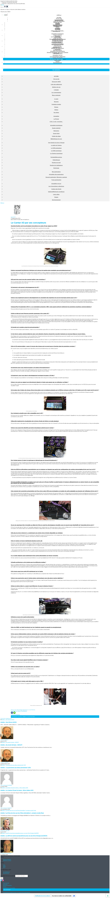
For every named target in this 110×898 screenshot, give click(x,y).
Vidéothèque (57, 45)
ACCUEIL (59, 17)
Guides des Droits (58, 57)
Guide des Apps (56, 136)
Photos (57, 26)
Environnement (57, 62)
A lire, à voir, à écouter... (56, 121)
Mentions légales (7, 885)
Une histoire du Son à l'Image (57, 39)
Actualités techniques (57, 33)
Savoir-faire (57, 37)
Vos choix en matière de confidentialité (61, 895)
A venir (58, 23)
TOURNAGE (24, 711)
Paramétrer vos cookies (9, 887)
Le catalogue (6, 872)
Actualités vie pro (57, 55)
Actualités (57, 28)
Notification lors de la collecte (42, 895)
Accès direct (6, 873)
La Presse (57, 29)
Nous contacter (56, 95)
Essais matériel (57, 35)
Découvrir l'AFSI (56, 81)
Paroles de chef (56, 162)
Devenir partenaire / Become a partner (56, 177)
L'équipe (56, 89)
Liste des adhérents (58, 21)
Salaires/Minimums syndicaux (56, 191)
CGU (4, 867)
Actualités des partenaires (57, 51)
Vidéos (56, 109)
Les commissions (56, 92)
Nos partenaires (57, 50)
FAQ (4, 865)
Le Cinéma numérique (56, 153)
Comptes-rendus (56, 104)
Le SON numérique (57, 42)
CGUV (4, 886)
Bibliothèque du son (56, 139)
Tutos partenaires (57, 53)
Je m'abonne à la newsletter (8, 875)
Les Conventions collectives (57, 56)
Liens (4, 866)
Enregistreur (14, 711)
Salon (19, 711)
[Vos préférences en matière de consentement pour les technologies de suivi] (108, 896)
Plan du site (6, 883)
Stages (57, 61)
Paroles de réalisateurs (57, 48)
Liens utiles (57, 60)
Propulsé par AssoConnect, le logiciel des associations (16, 892)
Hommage (56, 168)
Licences (5, 884)
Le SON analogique (56, 148)
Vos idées (56, 112)
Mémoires (56, 130)
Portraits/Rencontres (57, 44)
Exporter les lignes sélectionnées (9, 1)
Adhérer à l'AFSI (7, 860)
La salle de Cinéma (57, 40)
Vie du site (56, 79)
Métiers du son (56, 87)
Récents (57, 24)
